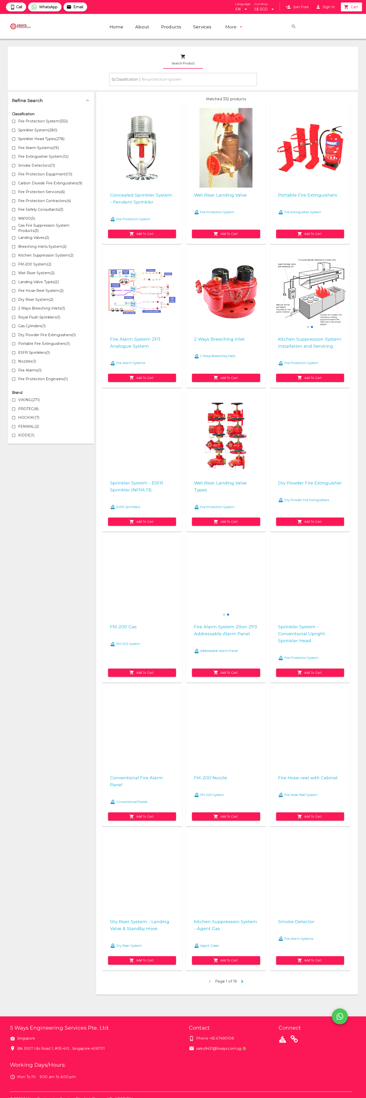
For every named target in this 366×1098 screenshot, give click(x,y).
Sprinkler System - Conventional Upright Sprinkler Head (301, 633)
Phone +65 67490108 (215, 1038)
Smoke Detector (296, 921)
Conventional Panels (131, 802)
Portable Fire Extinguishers (307, 195)
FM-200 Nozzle (210, 777)
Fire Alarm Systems (130, 363)
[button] (51, 100)
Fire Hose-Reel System (300, 795)
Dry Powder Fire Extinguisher (310, 482)
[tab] (183, 60)
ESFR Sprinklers (128, 507)
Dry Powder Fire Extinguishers (306, 500)
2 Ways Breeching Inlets (217, 356)
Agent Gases (209, 945)
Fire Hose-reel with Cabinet (308, 777)
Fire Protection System (133, 219)
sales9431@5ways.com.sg (218, 1048)
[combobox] (183, 79)
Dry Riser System (129, 945)
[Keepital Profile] (283, 1039)
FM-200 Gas (123, 626)
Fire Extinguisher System (302, 212)
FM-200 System (128, 644)
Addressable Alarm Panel (219, 651)
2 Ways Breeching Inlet (219, 339)
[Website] (294, 1040)
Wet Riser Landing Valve (220, 195)
